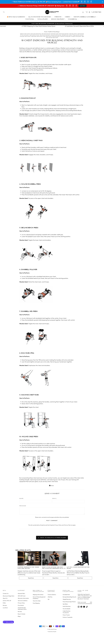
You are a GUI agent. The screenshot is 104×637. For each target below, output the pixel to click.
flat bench (30, 276)
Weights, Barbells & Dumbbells (85, 17)
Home (45, 31)
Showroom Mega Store (8, 596)
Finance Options (52, 594)
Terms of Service (68, 525)
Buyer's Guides (21, 614)
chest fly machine (32, 402)
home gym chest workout (25, 36)
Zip (48, 599)
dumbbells (28, 193)
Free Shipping (36, 603)
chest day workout (73, 33)
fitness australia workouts (78, 35)
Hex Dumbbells (66, 608)
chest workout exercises (45, 35)
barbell (30, 236)
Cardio (67, 17)
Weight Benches (67, 599)
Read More (31, 578)
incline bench (34, 191)
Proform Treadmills (67, 617)
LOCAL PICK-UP (7, 600)
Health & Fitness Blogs (53, 31)
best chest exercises (46, 33)
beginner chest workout (25, 33)
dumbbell (40, 276)
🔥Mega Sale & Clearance (16, 17)
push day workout (56, 36)
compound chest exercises (55, 35)
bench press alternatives (36, 33)
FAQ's (4, 603)
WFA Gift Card (21, 596)
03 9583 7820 (97, 12)
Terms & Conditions (22, 600)
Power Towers (66, 615)
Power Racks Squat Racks (69, 601)
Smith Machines (66, 606)
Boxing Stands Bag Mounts (69, 597)
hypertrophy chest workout (37, 36)
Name (21, 498)
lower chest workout (47, 36)
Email (54, 498)
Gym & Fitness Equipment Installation (39, 597)
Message (22, 505)
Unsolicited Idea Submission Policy (22, 608)
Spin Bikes (65, 604)
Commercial (72, 19)
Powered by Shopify (52, 631)
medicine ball (54, 147)
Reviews (5, 605)
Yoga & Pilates (42, 19)
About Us (5, 598)
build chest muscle (54, 33)
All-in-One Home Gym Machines (39, 17)
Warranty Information (23, 598)
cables (28, 443)
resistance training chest (65, 36)
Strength (58, 17)
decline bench (31, 234)
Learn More (82, 5)
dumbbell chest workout (67, 35)
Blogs (19, 616)
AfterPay (50, 597)
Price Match (21, 605)
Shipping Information (38, 594)
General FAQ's (21, 593)
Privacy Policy (58, 525)
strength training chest (76, 36)
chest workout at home (34, 35)
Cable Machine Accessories (66, 611)
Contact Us (5, 593)
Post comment (52, 520)
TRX (39, 360)
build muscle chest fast (64, 33)
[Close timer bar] (102, 2)
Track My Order (37, 600)
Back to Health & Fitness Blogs (53, 537)
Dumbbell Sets (66, 594)
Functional (30, 19)
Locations (5, 607)
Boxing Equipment (58, 19)
